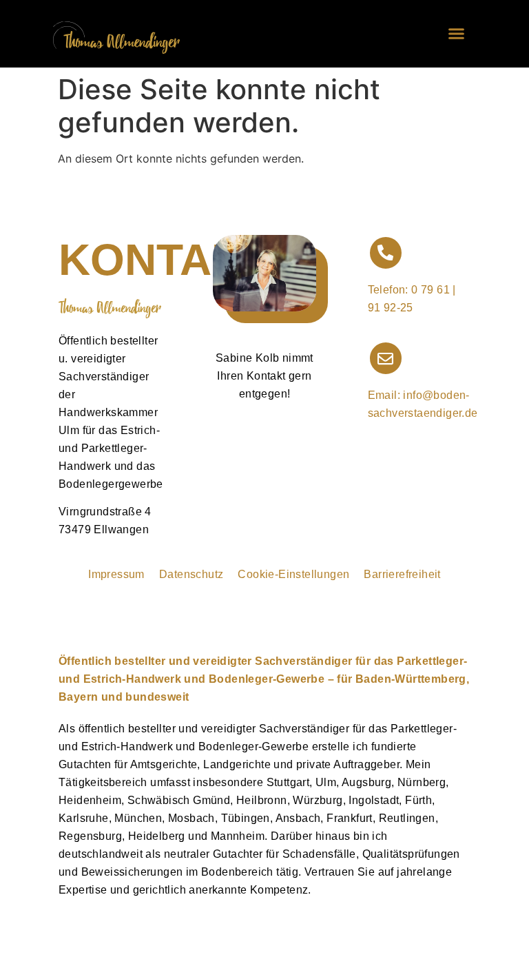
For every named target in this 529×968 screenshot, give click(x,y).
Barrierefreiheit (402, 574)
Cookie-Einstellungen (293, 574)
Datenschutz (191, 574)
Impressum (116, 574)
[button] (457, 34)
